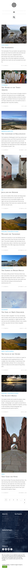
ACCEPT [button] (4, 566)
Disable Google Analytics (16, 564)
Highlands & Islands (13, 231)
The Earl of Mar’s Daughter (12, 312)
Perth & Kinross (10, 351)
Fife (2, 189)
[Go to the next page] (24, 502)
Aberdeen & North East (7, 131)
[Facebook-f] (3, 549)
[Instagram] (11, 549)
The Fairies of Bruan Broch (12, 270)
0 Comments (5, 65)
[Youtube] (9, 549)
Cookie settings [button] (6, 564)
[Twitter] (6, 549)
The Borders (4, 85)
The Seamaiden (7, 47)
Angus (3, 351)
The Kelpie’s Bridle (9, 396)
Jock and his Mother (9, 192)
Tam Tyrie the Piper (9, 477)
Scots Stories (4, 45)
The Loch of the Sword (10, 354)
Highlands (4, 231)
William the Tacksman (10, 234)
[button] (14, 12)
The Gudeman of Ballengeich (13, 134)
